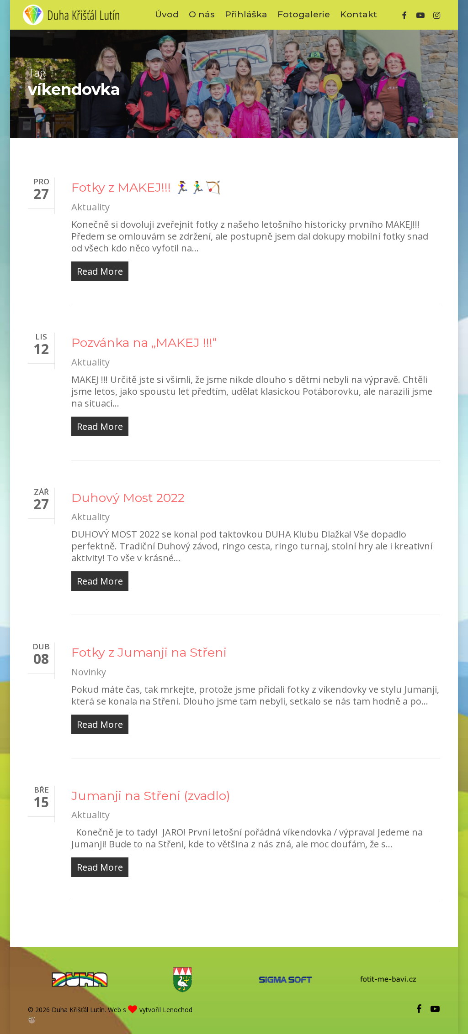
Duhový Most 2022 (128, 497)
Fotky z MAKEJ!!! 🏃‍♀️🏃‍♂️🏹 (146, 187)
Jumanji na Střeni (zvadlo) (150, 795)
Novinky (88, 672)
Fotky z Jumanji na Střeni (149, 652)
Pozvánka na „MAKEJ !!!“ (144, 342)
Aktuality (90, 207)
